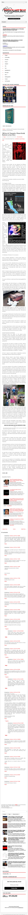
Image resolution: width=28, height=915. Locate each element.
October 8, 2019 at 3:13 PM (15, 781)
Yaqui (4, 136)
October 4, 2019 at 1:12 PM (15, 558)
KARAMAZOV (7, 70)
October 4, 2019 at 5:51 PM (15, 692)
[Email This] (3, 473)
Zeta (3, 140)
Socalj (6, 78)
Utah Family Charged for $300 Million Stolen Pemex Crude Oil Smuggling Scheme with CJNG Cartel (16, 831)
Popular (4, 814)
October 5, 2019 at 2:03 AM (15, 747)
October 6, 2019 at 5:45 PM (18, 679)
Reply (5, 543)
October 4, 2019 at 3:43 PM (15, 619)
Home (4, 129)
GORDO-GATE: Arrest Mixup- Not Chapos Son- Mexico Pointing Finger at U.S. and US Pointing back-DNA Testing (17, 510)
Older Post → (23, 529)
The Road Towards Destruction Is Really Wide (17, 823)
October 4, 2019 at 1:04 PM (15, 535)
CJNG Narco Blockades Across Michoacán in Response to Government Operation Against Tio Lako (17, 862)
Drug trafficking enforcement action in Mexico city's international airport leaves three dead (17, 499)
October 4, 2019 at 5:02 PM (15, 641)
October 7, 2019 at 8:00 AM (18, 630)
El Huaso (6, 59)
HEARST (6, 63)
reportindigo (21, 138)
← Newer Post (4, 529)
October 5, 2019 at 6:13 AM (15, 767)
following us (20, 907)
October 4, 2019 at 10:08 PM (15, 739)
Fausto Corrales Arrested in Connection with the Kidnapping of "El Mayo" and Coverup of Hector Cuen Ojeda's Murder (16, 838)
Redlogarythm (7, 76)
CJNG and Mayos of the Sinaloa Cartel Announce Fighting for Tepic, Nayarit (15, 817)
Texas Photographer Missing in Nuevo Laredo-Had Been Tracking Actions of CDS (16, 480)
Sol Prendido (7, 81)
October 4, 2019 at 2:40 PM (15, 609)
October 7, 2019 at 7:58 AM (18, 659)
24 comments (19, 136)
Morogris (6, 72)
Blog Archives (16, 814)
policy (6, 50)
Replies (7, 628)
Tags (9, 814)
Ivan (5, 68)
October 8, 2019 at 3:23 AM (18, 723)
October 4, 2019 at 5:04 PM (15, 648)
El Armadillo (7, 57)
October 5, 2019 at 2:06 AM (15, 756)
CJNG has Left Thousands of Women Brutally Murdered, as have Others (13, 134)
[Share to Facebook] (6, 473)
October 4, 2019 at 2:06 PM (15, 584)
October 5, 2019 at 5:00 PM (15, 774)
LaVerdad (17, 138)
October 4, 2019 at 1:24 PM (15, 566)
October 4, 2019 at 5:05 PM (15, 669)
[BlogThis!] (4, 473)
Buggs (6, 55)
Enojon (6, 61)
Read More (6, 486)
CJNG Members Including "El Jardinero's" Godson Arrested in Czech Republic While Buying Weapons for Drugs (16, 854)
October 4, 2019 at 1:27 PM (15, 578)
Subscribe (14, 888)
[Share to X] (5, 473)
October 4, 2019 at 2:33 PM (15, 602)
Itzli (5, 66)
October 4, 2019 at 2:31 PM (15, 592)
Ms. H (6, 74)
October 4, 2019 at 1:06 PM (15, 547)
